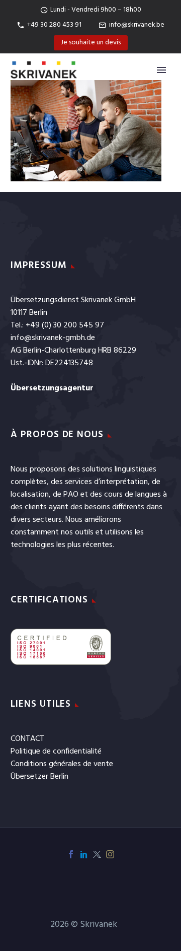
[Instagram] (110, 854)
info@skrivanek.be (136, 25)
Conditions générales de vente (62, 764)
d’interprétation (121, 482)
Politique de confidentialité (56, 751)
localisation (30, 494)
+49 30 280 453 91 (54, 25)
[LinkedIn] (84, 854)
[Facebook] (71, 854)
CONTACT (27, 738)
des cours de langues (125, 494)
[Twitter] (97, 854)
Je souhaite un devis (91, 42)
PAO (70, 494)
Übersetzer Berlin (39, 776)
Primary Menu (161, 70)
